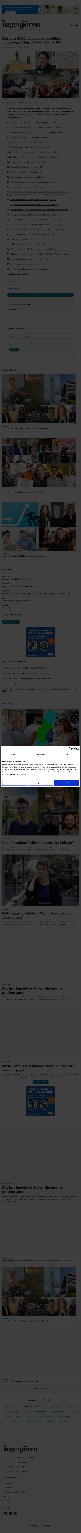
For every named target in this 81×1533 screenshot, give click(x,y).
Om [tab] (67, 754)
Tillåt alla (66, 783)
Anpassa (39, 783)
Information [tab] (40, 754)
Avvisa (15, 783)
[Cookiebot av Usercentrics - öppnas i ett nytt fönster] (70, 748)
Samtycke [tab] (14, 754)
